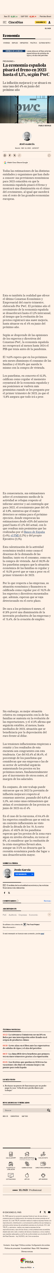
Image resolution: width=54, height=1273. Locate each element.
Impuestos (24, 43)
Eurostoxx (15, 1116)
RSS (37, 1248)
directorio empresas (43, 1167)
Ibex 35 (7, 17)
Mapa (34, 1248)
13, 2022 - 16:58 (30, 148)
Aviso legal (15, 1245)
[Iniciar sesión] (49, 22)
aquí (42, 934)
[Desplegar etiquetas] (49, 914)
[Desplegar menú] (5, 22)
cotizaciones (11, 1179)
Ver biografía (21, 874)
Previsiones (8, 61)
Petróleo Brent (45, 17)
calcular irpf (11, 1158)
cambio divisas (27, 1167)
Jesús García (27, 144)
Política (33, 43)
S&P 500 (24, 17)
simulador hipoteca (27, 1158)
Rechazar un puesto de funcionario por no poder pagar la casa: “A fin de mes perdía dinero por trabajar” (26, 1088)
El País (47, 28)
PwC (5, 915)
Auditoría (12, 915)
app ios (27, 1179)
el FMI (15, 535)
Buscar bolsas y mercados (16, 1103)
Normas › (47, 901)
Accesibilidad (26, 1248)
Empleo (15, 43)
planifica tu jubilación (11, 1168)
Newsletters (44, 1248)
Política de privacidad (12, 1248)
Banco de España (34, 532)
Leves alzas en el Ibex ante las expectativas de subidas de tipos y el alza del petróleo (39, 53)
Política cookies (25, 1245)
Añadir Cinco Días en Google (17, 163)
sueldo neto (43, 1158)
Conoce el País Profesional (27, 1190)
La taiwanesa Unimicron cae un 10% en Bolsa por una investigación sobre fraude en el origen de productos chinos (25, 1037)
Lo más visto (9, 1080)
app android (43, 1179)
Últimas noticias (45, 43)
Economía (11, 36)
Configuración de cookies (41, 1245)
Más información (9, 927)
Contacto (6, 1245)
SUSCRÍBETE (40, 22)
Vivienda (6, 43)
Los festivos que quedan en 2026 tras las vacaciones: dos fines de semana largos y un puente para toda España (25, 1065)
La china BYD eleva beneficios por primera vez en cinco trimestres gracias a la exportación (26, 1055)
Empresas (23, 915)
